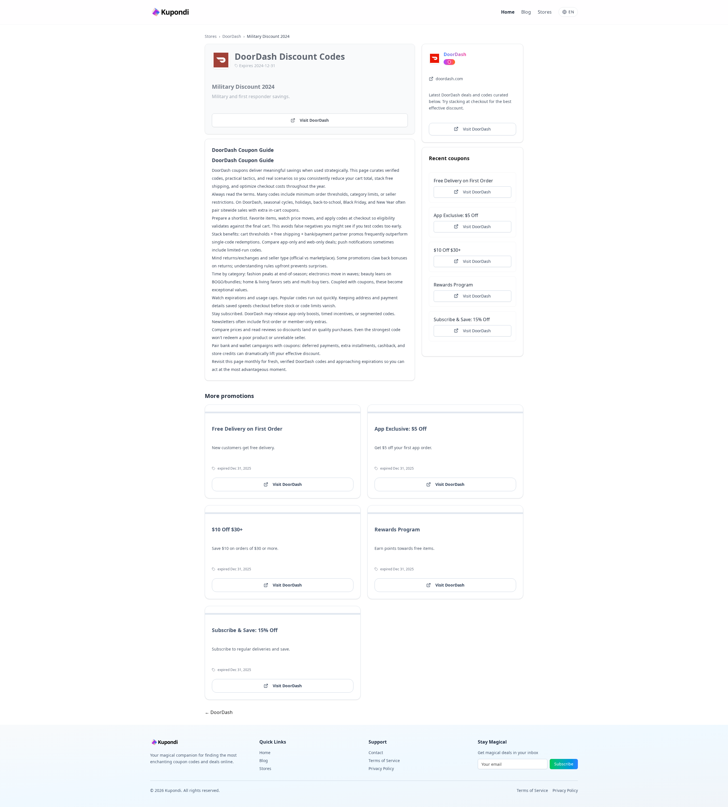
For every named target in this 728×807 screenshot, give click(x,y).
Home (507, 12)
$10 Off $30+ (447, 250)
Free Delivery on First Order (463, 180)
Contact (376, 752)
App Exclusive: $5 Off (456, 215)
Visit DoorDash (314, 120)
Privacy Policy (381, 768)
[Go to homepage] (171, 12)
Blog (526, 12)
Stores (545, 12)
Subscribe (563, 764)
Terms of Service (384, 760)
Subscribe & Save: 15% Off (462, 319)
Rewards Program (453, 284)
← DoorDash (219, 712)
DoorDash (231, 36)
